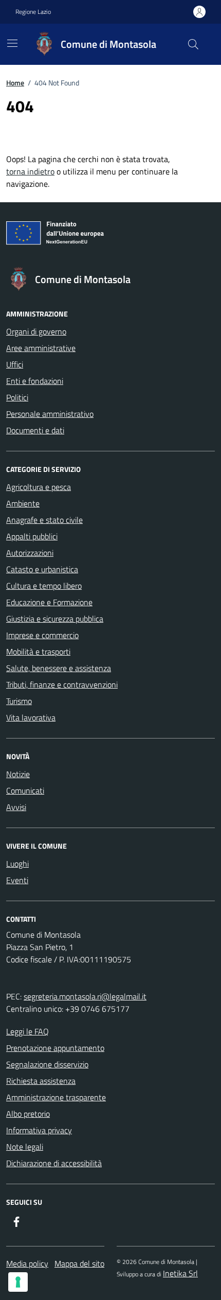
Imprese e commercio (42, 635)
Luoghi (17, 863)
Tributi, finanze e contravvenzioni (62, 684)
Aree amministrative (41, 348)
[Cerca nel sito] (193, 44)
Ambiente (23, 503)
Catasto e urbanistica (42, 569)
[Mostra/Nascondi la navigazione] (12, 43)
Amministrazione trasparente (56, 1097)
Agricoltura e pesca (38, 487)
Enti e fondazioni (34, 381)
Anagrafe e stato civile (44, 520)
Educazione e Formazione (49, 602)
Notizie (18, 774)
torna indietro (30, 171)
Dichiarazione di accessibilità (54, 1163)
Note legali (24, 1146)
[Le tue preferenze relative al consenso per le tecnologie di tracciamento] (18, 1282)
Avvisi (16, 807)
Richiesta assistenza (41, 1081)
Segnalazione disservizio (47, 1064)
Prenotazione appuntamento (55, 1048)
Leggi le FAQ (27, 1031)
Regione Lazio (33, 11)
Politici (17, 397)
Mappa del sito (79, 1263)
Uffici (14, 364)
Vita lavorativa (31, 717)
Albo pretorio (28, 1114)
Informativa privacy (39, 1130)
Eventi (17, 880)
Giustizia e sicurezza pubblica (54, 618)
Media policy (27, 1263)
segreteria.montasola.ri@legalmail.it (85, 996)
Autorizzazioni (29, 553)
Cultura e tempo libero (44, 585)
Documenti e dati (35, 430)
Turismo (19, 701)
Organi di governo (36, 331)
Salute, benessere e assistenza (58, 668)
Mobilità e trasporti (38, 651)
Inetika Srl (180, 1273)
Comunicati (25, 790)
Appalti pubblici (32, 536)
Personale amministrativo (50, 414)
